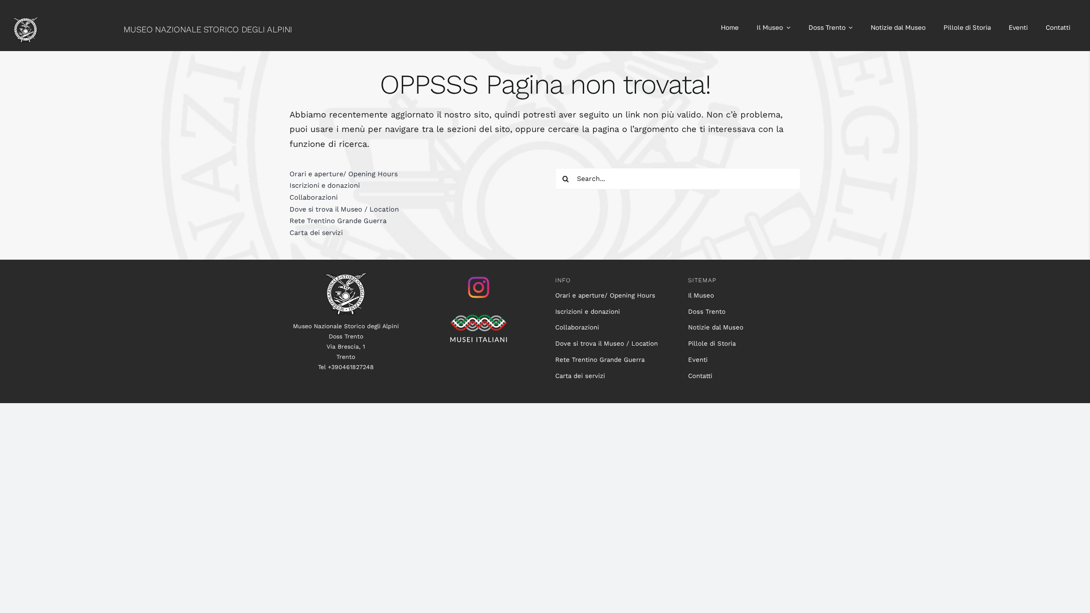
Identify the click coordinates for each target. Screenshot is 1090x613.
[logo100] (345, 277)
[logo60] (25, 21)
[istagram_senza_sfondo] (478, 277)
